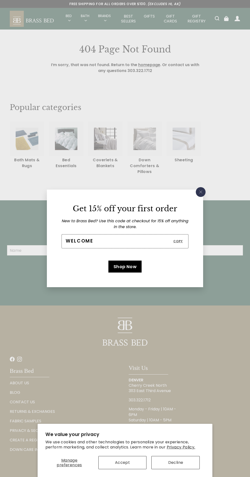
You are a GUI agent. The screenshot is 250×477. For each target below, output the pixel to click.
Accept (122, 462)
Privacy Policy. (181, 447)
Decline (175, 462)
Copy (178, 241)
